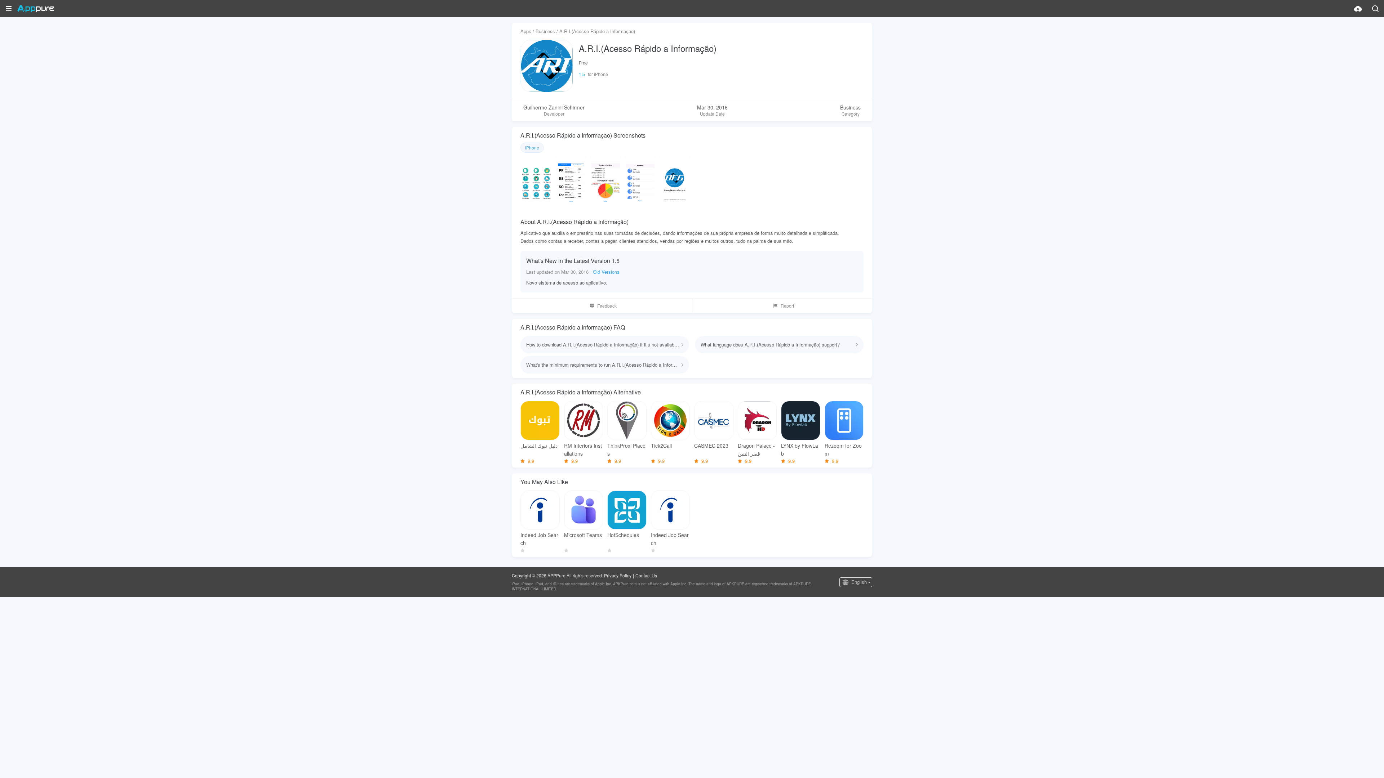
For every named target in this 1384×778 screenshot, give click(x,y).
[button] (8, 8)
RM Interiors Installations (583, 449)
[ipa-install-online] (1358, 8)
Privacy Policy (617, 575)
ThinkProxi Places (626, 449)
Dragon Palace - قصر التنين (756, 449)
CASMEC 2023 (711, 445)
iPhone (532, 147)
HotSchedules (623, 534)
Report (787, 306)
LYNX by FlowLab (799, 449)
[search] (1375, 8)
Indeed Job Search (539, 538)
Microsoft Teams (583, 534)
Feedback (607, 306)
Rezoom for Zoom (843, 449)
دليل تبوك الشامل (539, 445)
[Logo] (35, 8)
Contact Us (646, 575)
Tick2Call (661, 445)
